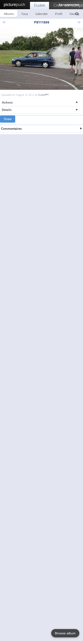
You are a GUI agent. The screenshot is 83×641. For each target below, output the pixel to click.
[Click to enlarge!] (41, 59)
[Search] (77, 13)
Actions (7, 102)
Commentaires (11, 128)
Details (7, 110)
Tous (24, 14)
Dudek (39, 5)
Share (8, 119)
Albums (9, 14)
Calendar (41, 14)
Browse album (65, 633)
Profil (58, 14)
